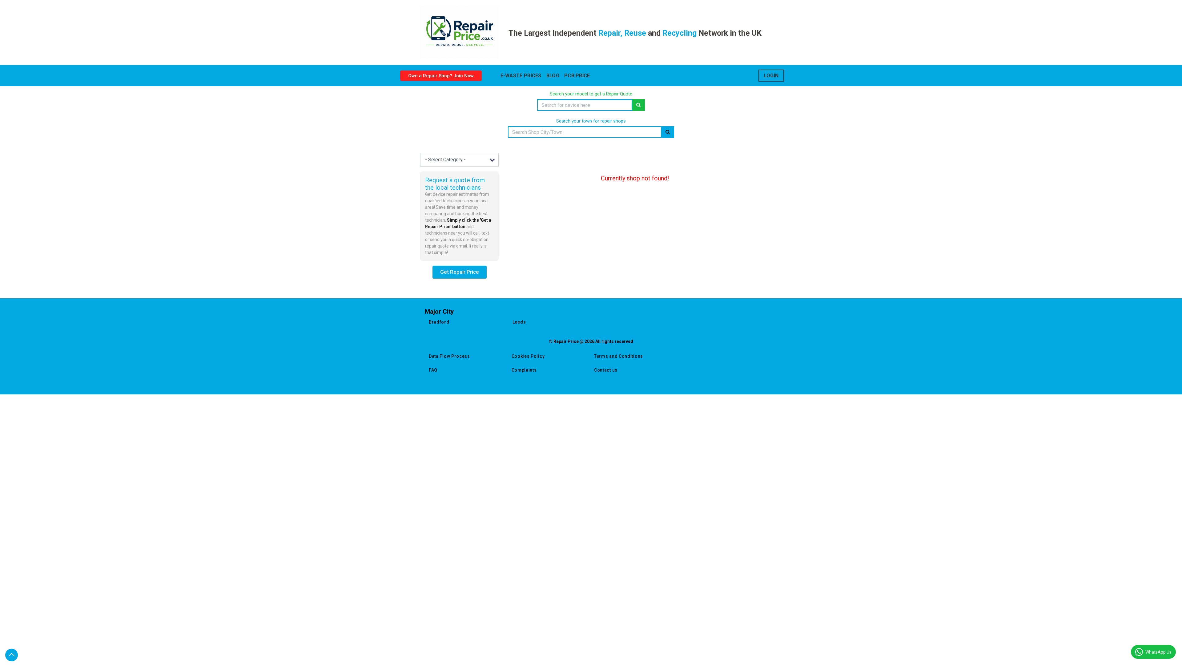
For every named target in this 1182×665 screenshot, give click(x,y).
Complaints (524, 370)
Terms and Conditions (618, 356)
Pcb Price (577, 76)
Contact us (605, 370)
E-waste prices (521, 76)
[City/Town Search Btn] (667, 132)
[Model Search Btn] (638, 105)
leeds (519, 322)
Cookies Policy (528, 356)
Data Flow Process (449, 356)
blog (552, 76)
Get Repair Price (459, 272)
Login (771, 76)
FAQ (433, 370)
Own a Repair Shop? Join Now (441, 76)
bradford (439, 322)
